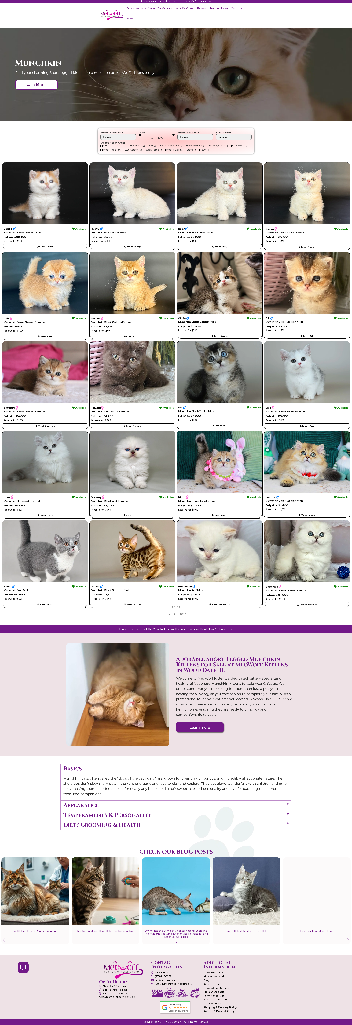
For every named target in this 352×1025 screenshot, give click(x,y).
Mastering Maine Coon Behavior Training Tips (35, 931)
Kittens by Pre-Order (157, 8)
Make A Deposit (210, 8)
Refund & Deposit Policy (219, 1011)
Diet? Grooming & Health (102, 825)
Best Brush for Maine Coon (246, 931)
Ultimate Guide (213, 972)
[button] (176, 769)
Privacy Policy (212, 1003)
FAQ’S (130, 19)
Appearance (81, 805)
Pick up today (135, 8)
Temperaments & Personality (107, 815)
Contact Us (193, 8)
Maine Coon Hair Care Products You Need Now (317, 931)
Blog (207, 980)
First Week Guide (215, 976)
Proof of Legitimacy (233, 8)
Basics (72, 769)
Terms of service (214, 995)
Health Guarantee (215, 999)
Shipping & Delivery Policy (220, 1007)
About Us (179, 8)
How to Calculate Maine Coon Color (176, 931)
